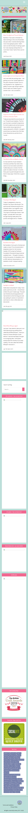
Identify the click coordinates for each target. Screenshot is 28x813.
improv (6, 772)
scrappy (6, 785)
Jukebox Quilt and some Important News (13, 76)
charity (17, 757)
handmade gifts (15, 768)
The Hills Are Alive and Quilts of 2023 (13, 159)
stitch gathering (13, 787)
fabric (18, 764)
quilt (21, 781)
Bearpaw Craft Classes (10, 755)
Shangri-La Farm (14, 785)
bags (19, 753)
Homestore (15, 770)
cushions (7, 761)
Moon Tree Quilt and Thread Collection (13, 35)
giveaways (7, 768)
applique (7, 753)
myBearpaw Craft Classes (10, 779)
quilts (19, 783)
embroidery (7, 764)
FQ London (12, 766)
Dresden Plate (15, 761)
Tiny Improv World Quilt (9, 200)
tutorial (6, 792)
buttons (11, 757)
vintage (12, 792)
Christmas (7, 759)
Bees (19, 755)
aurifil (13, 753)
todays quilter (18, 789)
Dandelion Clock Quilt (9, 242)
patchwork (7, 781)
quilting (13, 783)
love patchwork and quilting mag (12, 774)
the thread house (8, 789)
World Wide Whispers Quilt (10, 326)
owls (20, 779)
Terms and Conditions (8, 805)
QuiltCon (6, 783)
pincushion (15, 781)
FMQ (6, 766)
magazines (7, 777)
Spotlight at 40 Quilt (8, 285)
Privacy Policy (14, 807)
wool (18, 792)
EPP (13, 764)
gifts (18, 766)
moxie (14, 777)
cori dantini (14, 759)
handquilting (7, 770)
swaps (21, 787)
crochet (21, 759)
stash (6, 787)
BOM (6, 757)
